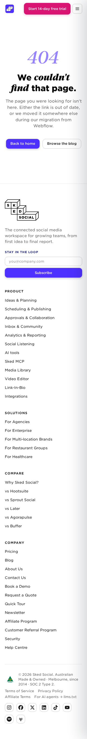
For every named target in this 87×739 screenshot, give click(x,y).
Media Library (18, 370)
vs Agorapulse (18, 517)
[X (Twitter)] (32, 707)
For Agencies (17, 422)
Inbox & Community (24, 326)
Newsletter (15, 612)
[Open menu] (77, 9)
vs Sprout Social (20, 500)
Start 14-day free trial (47, 9)
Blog (9, 560)
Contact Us (15, 578)
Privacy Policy (50, 691)
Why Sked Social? (22, 482)
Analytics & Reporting (25, 335)
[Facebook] (20, 707)
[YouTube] (67, 707)
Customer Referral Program (31, 630)
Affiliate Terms (17, 697)
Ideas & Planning (21, 300)
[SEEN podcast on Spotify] (9, 719)
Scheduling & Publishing (28, 309)
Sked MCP (14, 361)
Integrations (16, 396)
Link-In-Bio (15, 388)
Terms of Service (19, 691)
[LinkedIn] (44, 707)
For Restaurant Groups (26, 448)
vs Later (12, 508)
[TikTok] (55, 707)
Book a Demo (17, 586)
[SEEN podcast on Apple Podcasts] (20, 719)
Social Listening (20, 344)
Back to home (22, 143)
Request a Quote (20, 595)
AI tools (12, 353)
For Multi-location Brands (28, 439)
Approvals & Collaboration (30, 318)
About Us (14, 569)
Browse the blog (62, 143)
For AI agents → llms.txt (55, 697)
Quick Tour (15, 604)
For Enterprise (18, 430)
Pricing (11, 551)
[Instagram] (9, 707)
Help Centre (16, 647)
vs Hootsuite (16, 491)
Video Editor (17, 379)
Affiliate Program (21, 621)
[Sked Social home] (9, 9)
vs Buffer (13, 526)
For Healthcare (18, 457)
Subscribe (43, 273)
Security (12, 639)
